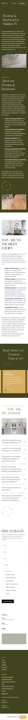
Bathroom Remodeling (7, 677)
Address (4, 700)
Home (3, 657)
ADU (3, 684)
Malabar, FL (4, 629)
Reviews (4, 664)
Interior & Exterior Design (8, 686)
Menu (15, 3)
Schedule (4, 669)
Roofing (4, 691)
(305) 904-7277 (5, 624)
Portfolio (4, 662)
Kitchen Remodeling (7, 679)
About (3, 660)
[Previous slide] (4, 364)
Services (4, 674)
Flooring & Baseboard (7, 688)
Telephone (4, 705)
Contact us (4, 667)
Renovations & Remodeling (9, 681)
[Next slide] (9, 364)
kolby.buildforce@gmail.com (8, 619)
